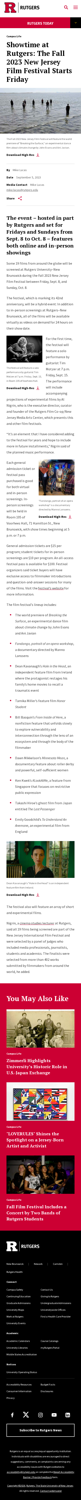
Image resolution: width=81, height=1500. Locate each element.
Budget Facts (48, 1384)
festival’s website (51, 588)
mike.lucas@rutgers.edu (22, 190)
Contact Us (47, 1289)
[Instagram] (40, 1415)
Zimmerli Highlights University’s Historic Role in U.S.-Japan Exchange (36, 1067)
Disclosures (47, 1391)
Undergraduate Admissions (56, 1303)
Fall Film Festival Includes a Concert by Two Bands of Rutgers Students (36, 1213)
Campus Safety (14, 1289)
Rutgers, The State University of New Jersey (49, 1485)
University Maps (15, 1309)
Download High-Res (20, 155)
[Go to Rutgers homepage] (22, 1246)
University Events (15, 1323)
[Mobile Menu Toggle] (75, 7)
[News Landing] (40, 26)
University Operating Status (21, 1372)
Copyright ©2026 (16, 1485)
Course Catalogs (49, 1341)
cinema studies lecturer (37, 923)
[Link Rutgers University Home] (30, 7)
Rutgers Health (14, 1271)
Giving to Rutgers (50, 1296)
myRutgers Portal (50, 1347)
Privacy (10, 1398)
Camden (58, 1263)
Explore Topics (75, 22)
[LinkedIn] (67, 1415)
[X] (25, 1415)
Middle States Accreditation (21, 1354)
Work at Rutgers (14, 1316)
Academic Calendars (18, 1341)
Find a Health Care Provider (56, 1316)
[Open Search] (66, 7)
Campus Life (13, 36)
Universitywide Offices (53, 1309)
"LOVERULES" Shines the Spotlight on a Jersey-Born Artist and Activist (35, 1140)
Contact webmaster (51, 1490)
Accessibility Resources (19, 1384)
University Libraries (17, 1347)
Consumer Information (19, 1391)
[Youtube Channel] (54, 1415)
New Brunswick (15, 1263)
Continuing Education (18, 1296)
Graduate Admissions (18, 1303)
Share (10, 198)
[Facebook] (12, 1415)
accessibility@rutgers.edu (21, 1472)
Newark (38, 1263)
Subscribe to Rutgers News (40, 1430)
